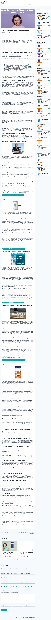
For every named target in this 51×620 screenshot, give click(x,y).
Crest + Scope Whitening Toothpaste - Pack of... (44, 101)
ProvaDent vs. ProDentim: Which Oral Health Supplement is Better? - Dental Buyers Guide (18, 586)
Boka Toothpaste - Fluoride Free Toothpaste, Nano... (44, 115)
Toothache (31, 4)
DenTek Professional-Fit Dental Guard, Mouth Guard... (45, 155)
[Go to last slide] (3, 550)
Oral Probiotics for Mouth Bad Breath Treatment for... (45, 128)
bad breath (27, 66)
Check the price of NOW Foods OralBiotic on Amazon (12, 415)
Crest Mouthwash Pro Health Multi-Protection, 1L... (45, 82)
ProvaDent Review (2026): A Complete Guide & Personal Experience (8, 553)
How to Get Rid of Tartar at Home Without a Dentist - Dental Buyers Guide (16, 568)
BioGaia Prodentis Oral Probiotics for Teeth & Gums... (45, 137)
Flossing (32, 2)
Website (26, 605)
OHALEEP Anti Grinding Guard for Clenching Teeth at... (45, 159)
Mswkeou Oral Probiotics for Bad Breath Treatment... (45, 147)
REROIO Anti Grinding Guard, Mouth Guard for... (45, 169)
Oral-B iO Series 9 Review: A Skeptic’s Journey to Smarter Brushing (27, 532)
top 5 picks (27, 135)
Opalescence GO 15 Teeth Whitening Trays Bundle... (44, 64)
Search (38, 9)
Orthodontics (28, 2)
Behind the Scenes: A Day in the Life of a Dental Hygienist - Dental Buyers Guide (17, 573)
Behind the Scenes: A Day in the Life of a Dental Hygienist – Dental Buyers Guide (17, 582)
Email (14, 605)
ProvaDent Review (26, 191)
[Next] (32, 550)
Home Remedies (42, 2)
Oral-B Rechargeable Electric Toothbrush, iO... (45, 37)
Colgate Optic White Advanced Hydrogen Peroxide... (45, 110)
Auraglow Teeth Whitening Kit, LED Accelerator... (45, 50)
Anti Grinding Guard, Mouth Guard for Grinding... (44, 174)
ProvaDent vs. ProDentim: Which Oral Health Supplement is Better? (26, 553)
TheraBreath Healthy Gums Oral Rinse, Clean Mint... (44, 92)
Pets (40, 4)
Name (2, 605)
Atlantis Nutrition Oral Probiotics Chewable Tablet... (45, 142)
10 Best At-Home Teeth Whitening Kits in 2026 (8, 532)
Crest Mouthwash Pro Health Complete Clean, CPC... (45, 78)
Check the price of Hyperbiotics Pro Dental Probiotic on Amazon (14, 248)
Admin (4, 32)
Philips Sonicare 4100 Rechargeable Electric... (44, 27)
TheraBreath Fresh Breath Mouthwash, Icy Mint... (44, 73)
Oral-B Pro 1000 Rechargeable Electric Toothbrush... (45, 23)
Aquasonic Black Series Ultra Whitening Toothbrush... (45, 18)
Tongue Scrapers (36, 4)
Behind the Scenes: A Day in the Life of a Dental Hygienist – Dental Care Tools (16, 577)
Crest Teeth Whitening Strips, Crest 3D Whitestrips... (45, 45)
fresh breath (18, 128)
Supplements (36, 2)
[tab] (17, 559)
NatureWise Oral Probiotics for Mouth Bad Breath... (45, 133)
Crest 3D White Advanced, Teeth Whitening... (44, 105)
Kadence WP (34, 617)
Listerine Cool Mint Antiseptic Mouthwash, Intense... (45, 87)
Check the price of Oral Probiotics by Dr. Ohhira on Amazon (13, 302)
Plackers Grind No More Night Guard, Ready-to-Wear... (45, 164)
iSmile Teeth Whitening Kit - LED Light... (44, 55)
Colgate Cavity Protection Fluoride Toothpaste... (44, 120)
